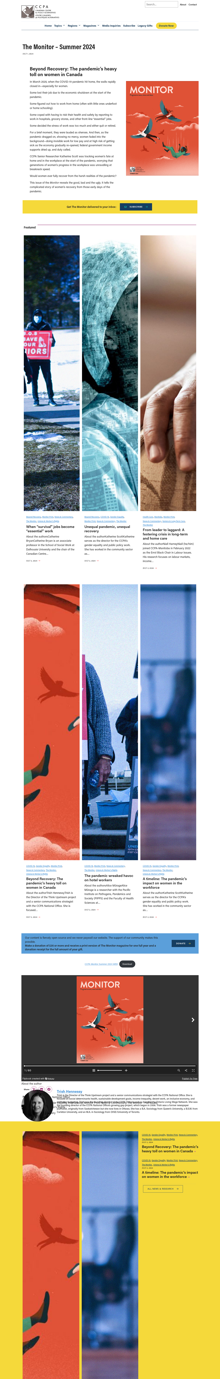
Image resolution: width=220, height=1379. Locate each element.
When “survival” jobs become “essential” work (50, 528)
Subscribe (129, 25)
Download (127, 964)
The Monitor (31, 521)
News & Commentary (63, 516)
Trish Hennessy (69, 1091)
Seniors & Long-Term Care (173, 521)
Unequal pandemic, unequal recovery (107, 528)
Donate (181, 943)
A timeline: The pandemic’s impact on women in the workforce (165, 883)
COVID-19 (104, 516)
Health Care (148, 516)
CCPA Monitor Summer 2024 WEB (101, 964)
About (183, 4)
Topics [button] (58, 25)
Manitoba (158, 516)
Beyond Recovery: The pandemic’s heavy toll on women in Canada (46, 883)
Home (48, 25)
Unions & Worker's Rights (164, 1139)
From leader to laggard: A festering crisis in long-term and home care (165, 534)
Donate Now (166, 25)
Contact (193, 4)
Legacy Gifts (145, 25)
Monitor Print (47, 516)
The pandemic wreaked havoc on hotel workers (108, 877)
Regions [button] (72, 25)
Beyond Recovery (33, 516)
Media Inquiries (111, 25)
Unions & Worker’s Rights (48, 521)
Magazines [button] (89, 25)
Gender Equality (117, 516)
